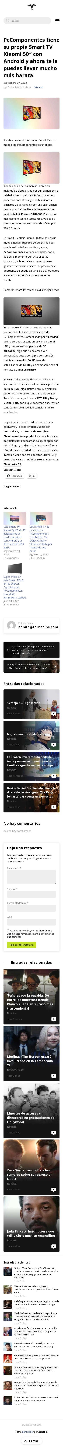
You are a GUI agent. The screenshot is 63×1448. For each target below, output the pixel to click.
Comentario (14, 868)
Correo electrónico (17, 902)
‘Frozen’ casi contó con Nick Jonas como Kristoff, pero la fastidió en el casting (34, 1345)
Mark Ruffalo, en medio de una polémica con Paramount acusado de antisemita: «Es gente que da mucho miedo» (35, 1316)
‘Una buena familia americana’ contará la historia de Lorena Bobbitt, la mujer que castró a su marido (35, 1331)
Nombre (12, 889)
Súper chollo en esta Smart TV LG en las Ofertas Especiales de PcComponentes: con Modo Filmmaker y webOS (15, 587)
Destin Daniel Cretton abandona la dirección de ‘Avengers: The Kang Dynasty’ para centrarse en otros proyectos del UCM (31, 797)
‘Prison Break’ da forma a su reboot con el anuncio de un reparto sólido (36, 1399)
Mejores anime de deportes (31, 735)
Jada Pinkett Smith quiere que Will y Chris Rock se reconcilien (31, 1224)
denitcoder (28, 1431)
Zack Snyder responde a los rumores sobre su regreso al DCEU (31, 1167)
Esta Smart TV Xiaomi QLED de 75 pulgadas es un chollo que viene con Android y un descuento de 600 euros (15, 537)
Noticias (39, 87)
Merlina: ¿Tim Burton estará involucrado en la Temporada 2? (31, 1053)
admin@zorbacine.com (38, 627)
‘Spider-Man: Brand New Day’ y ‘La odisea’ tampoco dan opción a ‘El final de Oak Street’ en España (36, 1370)
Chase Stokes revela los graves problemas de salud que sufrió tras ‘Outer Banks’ (36, 1289)
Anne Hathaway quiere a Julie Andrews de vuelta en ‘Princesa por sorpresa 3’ (36, 1357)
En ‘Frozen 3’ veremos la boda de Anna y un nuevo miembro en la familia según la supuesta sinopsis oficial (31, 766)
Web (9, 916)
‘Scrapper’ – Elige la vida (31, 704)
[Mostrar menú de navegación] (57, 20)
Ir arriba (33, 1440)
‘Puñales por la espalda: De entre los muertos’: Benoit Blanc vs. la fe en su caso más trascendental (31, 996)
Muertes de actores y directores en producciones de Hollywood (31, 1110)
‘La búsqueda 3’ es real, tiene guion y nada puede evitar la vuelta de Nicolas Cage (36, 1303)
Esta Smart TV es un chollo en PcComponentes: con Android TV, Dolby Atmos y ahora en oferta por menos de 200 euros (41, 539)
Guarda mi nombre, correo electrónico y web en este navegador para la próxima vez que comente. (30, 933)
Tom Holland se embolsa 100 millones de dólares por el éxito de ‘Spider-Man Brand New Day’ (36, 1385)
